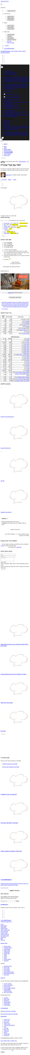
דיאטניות (6, 997)
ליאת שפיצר (9, 175)
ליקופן (27, 340)
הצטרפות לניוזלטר (8, 151)
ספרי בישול (12, 87)
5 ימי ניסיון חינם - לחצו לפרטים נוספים (13, 108)
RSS (2, 938)
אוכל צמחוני (7, 952)
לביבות (5, 1032)
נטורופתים (6, 1000)
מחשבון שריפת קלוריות (13, 112)
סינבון (5, 146)
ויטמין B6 (26, 352)
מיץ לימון (6, 229)
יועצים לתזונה (7, 1005)
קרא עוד (3, 545)
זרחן (28, 367)
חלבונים (27, 321)
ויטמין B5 (26, 351)
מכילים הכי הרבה (8, 103)
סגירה (2, 1052)
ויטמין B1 (26, 345)
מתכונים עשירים (25, 85)
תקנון (2, 930)
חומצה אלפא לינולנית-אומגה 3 (22, 374)
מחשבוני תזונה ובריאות (9, 110)
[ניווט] (1, 65)
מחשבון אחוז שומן (8, 116)
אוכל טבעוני (7, 953)
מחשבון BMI (7, 115)
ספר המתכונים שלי (14, 84)
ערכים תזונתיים (16, 102)
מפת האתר (3, 927)
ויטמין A (27, 342)
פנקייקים (6, 1028)
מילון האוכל (6, 100)
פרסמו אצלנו (4, 925)
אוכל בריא (24, 87)
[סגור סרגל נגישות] (1, 4)
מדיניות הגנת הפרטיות (6, 1050)
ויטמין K (27, 360)
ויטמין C (27, 356)
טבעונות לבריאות (8, 132)
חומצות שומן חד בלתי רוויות (22, 379)
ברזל (28, 363)
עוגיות (8, 78)
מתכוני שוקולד (7, 959)
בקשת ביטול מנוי (5, 935)
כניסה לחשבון (8, 71)
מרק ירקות (6, 1021)
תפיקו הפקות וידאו (5, 1040)
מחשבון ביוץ (7, 122)
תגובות (14, 179)
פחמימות (27, 323)
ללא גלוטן (6, 960)
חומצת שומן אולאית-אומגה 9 (22, 380)
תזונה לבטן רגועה (17, 133)
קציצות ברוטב (7, 149)
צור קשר (9, 41)
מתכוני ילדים (15, 80)
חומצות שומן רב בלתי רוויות (22, 372)
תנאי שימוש (7, 930)
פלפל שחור (6, 233)
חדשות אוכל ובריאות (9, 129)
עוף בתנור (6, 1031)
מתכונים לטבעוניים (21, 78)
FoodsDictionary (4, 904)
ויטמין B (27, 344)
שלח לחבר (4, 179)
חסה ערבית (6, 223)
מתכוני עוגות (9, 77)
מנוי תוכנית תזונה (5, 934)
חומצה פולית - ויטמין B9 (23, 354)
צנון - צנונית (6, 226)
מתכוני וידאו (7, 84)
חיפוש (5, 144)
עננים (5, 148)
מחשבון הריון (7, 120)
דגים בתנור (6, 1035)
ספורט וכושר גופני (20, 127)
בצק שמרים (7, 1034)
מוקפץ (11, 78)
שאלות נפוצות (4, 928)
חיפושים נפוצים (4, 1016)
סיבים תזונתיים (25, 333)
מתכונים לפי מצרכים (15, 85)
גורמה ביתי (6, 135)
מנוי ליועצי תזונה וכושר (6, 921)
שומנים (27, 326)
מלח (5, 232)
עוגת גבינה (6, 1022)
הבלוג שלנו (3, 937)
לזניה (5, 1026)
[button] (8, 74)
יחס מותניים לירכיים (9, 113)
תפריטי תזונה (24, 102)
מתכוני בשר (21, 80)
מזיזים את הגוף (24, 135)
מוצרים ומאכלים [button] (16, 99)
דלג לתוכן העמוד (5, 1)
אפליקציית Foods (8, 91)
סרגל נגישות (7, 155)
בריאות (16, 126)
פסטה (5, 78)
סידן (28, 361)
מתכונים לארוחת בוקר (9, 1025)
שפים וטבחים (7, 1002)
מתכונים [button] (14, 74)
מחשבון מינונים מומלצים (14, 115)
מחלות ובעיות (10, 126)
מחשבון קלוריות (23, 112)
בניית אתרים (14, 1040)
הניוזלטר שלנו (5, 894)
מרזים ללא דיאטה (8, 133)
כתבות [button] (9, 123)
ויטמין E (27, 358)
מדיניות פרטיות (4, 931)
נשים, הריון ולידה (11, 127)
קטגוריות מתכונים (4, 943)
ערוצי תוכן (6, 124)
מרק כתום (6, 1029)
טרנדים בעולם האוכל (9, 81)
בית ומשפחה (21, 126)
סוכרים (24, 324)
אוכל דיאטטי (7, 85)
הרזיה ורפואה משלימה (14, 135)
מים (28, 338)
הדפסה (9, 179)
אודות (2, 924)
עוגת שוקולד (7, 1019)
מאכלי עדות (19, 87)
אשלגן (27, 370)
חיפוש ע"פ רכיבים (8, 102)
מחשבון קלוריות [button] (15, 105)
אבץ (28, 368)
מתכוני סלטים (24, 77)
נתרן (28, 331)
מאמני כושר (7, 1003)
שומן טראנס (23, 330)
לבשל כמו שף (24, 133)
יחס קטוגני (19, 547)
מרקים (9, 80)
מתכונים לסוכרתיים (19, 81)
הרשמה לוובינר (7, 154)
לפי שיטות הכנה (8, 88)
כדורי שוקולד (7, 1023)
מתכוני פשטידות (17, 77)
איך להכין (26, 126)
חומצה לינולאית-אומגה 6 (23, 377)
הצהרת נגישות (10, 42)
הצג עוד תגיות (4, 308)
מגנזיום (27, 365)
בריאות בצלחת (24, 132)
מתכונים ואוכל (22, 161)
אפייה (15, 78)
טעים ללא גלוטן (16, 132)
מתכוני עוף (26, 80)
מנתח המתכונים (23, 84)
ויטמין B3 (26, 349)
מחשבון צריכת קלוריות (23, 115)
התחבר (6, 45)
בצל (5, 224)
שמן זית (6, 227)
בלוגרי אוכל (6, 999)
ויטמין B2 (26, 347)
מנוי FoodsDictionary (9, 48)
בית (28, 161)
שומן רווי (23, 328)
